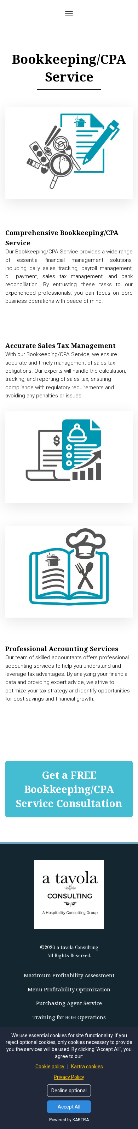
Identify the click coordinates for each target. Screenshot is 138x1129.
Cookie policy (50, 1066)
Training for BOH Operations (69, 1017)
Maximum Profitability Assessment (69, 975)
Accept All (69, 1107)
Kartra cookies (87, 1066)
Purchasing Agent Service (69, 1003)
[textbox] (69, 267)
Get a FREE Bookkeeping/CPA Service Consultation (69, 789)
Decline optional (69, 1090)
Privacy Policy (69, 1077)
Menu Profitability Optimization (69, 989)
